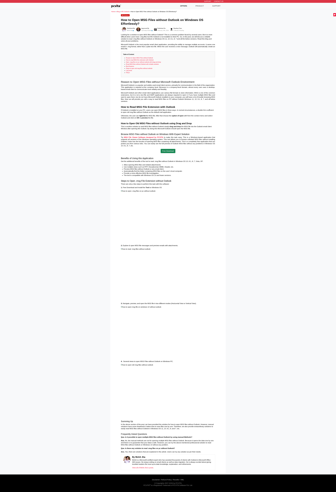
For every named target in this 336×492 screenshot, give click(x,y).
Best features (130, 66)
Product (199, 6)
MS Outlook (125, 15)
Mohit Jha (129, 30)
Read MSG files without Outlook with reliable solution (142, 64)
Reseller (176, 480)
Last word (129, 70)
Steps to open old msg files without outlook (139, 68)
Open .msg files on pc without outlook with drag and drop (143, 62)
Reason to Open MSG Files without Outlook (139, 58)
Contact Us (218, 1)
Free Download (168, 151)
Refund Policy (166, 480)
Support (207, 1)
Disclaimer (156, 480)
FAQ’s (128, 72)
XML (182, 480)
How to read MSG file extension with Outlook (140, 60)
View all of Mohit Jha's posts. (143, 468)
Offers (183, 6)
